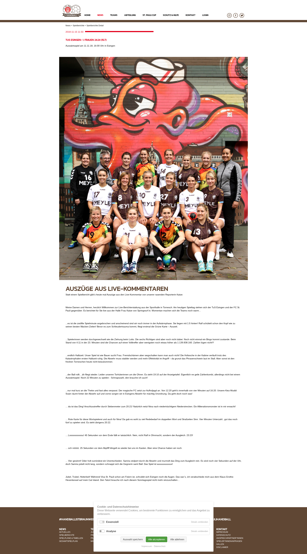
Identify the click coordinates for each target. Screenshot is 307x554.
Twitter (242, 15)
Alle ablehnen (177, 539)
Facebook (235, 15)
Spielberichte (78, 25)
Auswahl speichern (133, 539)
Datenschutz (160, 546)
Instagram (229, 15)
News (68, 25)
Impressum (147, 546)
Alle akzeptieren (156, 539)
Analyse (111, 531)
